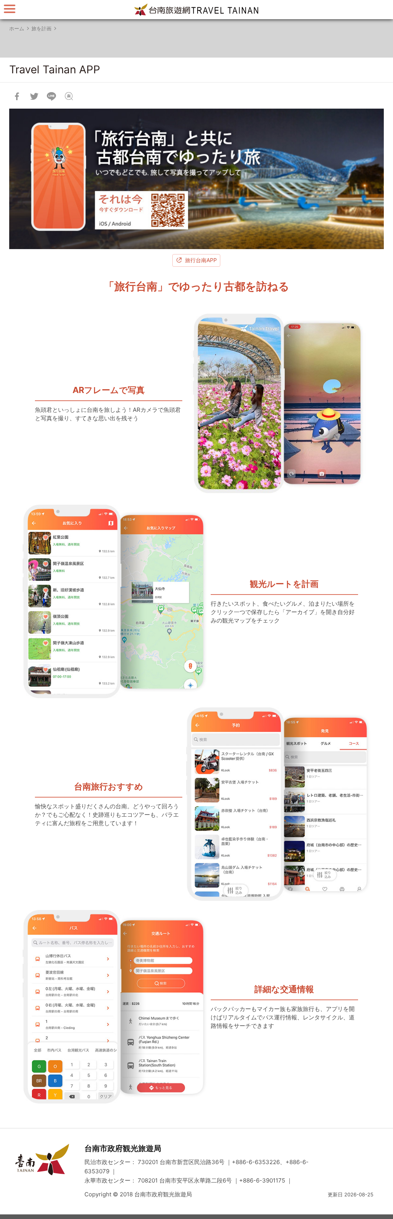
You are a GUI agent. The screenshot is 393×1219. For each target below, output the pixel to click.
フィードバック (68, 96)
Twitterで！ (34, 96)
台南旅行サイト (196, 9)
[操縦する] (9, 8)
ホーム (16, 28)
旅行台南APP (201, 260)
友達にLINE (51, 96)
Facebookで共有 (17, 96)
